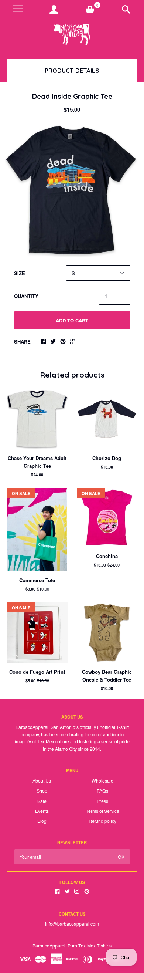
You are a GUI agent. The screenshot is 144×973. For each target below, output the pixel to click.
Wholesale (102, 780)
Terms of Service (102, 811)
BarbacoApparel (48, 945)
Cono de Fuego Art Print (37, 671)
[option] (72, 190)
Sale (42, 801)
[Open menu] (18, 9)
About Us (41, 780)
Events (42, 811)
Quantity (26, 296)
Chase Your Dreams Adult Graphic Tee (37, 462)
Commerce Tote (37, 580)
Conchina (107, 556)
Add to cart (72, 320)
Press (102, 801)
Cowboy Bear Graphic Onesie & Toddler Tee (107, 675)
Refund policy (102, 821)
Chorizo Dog (106, 458)
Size (19, 273)
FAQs (102, 790)
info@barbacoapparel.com (72, 923)
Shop (42, 790)
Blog (42, 821)
